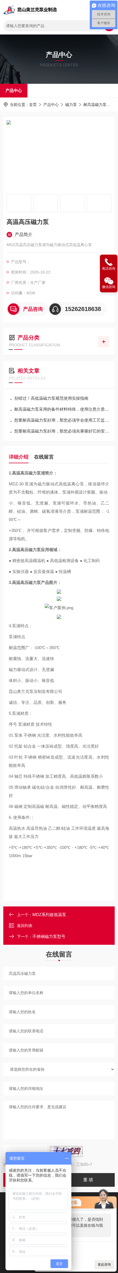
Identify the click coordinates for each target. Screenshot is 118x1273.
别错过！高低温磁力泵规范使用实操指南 (51, 398)
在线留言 (44, 457)
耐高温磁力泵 (94, 104)
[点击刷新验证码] (66, 1151)
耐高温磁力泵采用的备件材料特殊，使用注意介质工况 (61, 409)
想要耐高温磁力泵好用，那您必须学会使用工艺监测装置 (61, 420)
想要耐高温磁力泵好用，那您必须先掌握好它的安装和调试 (61, 431)
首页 (33, 104)
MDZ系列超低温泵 (49, 914)
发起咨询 (104, 1264)
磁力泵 (71, 104)
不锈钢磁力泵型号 (48, 936)
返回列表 (24, 925)
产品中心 (13, 90)
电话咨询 (108, 268)
